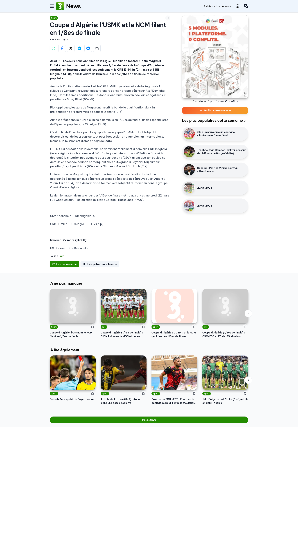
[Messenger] (88, 48)
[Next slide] (248, 313)
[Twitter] (70, 48)
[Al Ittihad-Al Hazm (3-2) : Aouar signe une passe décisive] (124, 372)
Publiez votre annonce (217, 6)
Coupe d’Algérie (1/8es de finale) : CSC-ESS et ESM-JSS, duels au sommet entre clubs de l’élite (223, 334)
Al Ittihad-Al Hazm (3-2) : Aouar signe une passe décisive (121, 401)
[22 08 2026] (189, 187)
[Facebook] (62, 48)
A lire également (64, 350)
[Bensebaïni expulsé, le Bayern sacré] (73, 372)
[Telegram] (79, 48)
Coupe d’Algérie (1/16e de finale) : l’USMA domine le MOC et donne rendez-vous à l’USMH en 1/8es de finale (122, 334)
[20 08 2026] (189, 205)
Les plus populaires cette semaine (212, 120)
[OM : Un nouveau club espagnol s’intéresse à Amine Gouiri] (189, 133)
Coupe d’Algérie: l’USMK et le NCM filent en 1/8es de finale (71, 334)
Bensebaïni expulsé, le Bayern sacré (72, 399)
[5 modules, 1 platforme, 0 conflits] (215, 56)
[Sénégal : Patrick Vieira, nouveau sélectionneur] (189, 169)
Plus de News (149, 420)
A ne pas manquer (66, 283)
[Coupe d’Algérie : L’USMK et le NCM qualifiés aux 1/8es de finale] (174, 306)
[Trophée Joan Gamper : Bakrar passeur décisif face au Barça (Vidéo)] (189, 151)
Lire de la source (66, 264)
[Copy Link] (97, 48)
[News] (60, 6)
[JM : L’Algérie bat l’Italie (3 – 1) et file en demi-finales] (225, 372)
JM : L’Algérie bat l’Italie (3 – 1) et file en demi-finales (225, 401)
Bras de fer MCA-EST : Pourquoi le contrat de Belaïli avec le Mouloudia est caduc (173, 401)
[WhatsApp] (53, 48)
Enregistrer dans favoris (102, 264)
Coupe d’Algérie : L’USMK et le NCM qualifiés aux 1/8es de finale (173, 334)
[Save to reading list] (167, 17)
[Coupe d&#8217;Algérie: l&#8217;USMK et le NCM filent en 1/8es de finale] (73, 306)
